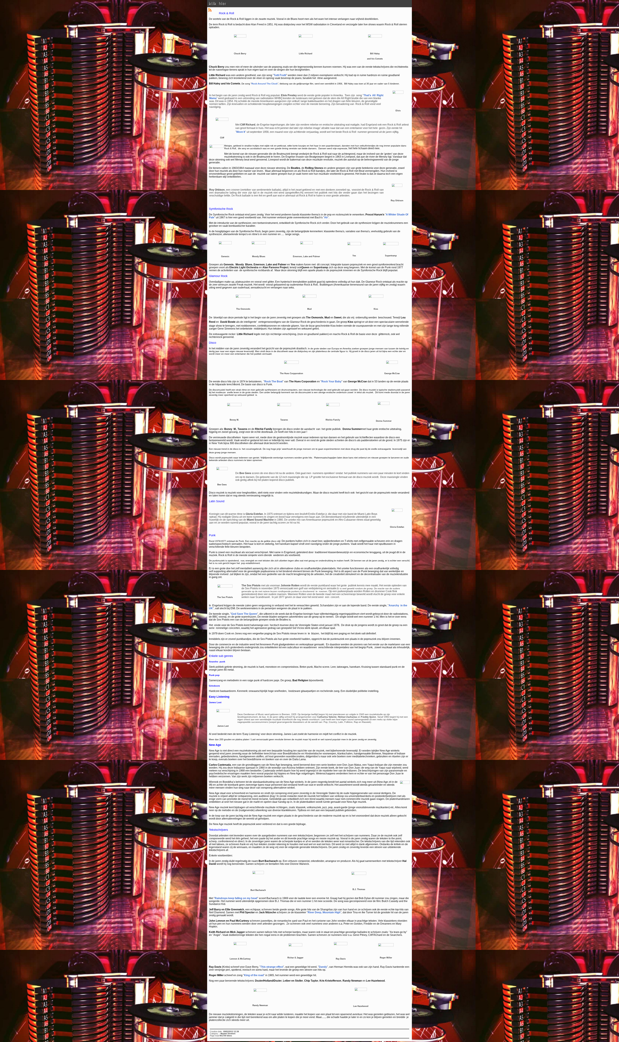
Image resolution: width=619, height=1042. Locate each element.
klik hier (217, 3)
